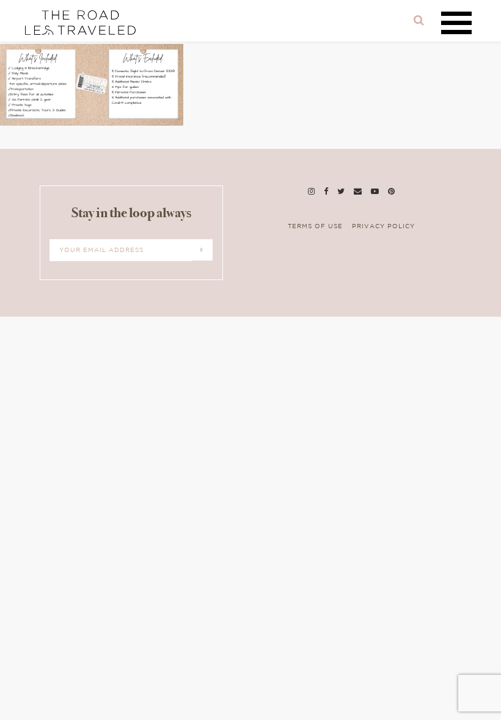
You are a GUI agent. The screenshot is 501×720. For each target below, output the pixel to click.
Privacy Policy (383, 226)
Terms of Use (315, 226)
